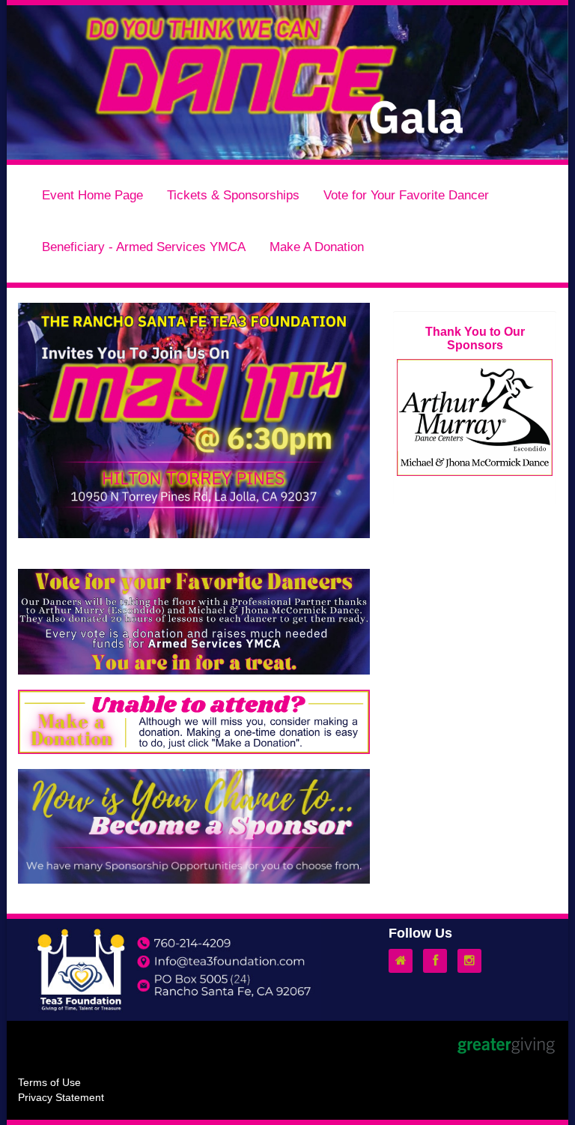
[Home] (404, 961)
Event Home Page (92, 194)
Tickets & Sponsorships (233, 194)
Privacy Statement (61, 1097)
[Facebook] (438, 961)
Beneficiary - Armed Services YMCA (144, 246)
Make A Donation (317, 246)
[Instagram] (473, 961)
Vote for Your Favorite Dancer (406, 194)
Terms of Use (49, 1082)
